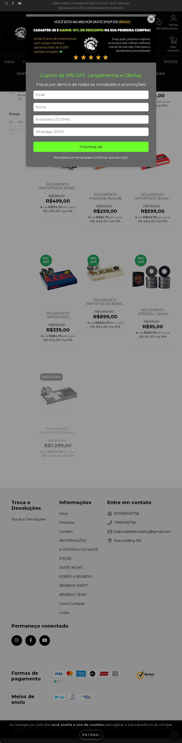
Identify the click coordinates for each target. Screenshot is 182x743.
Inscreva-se (91, 146)
